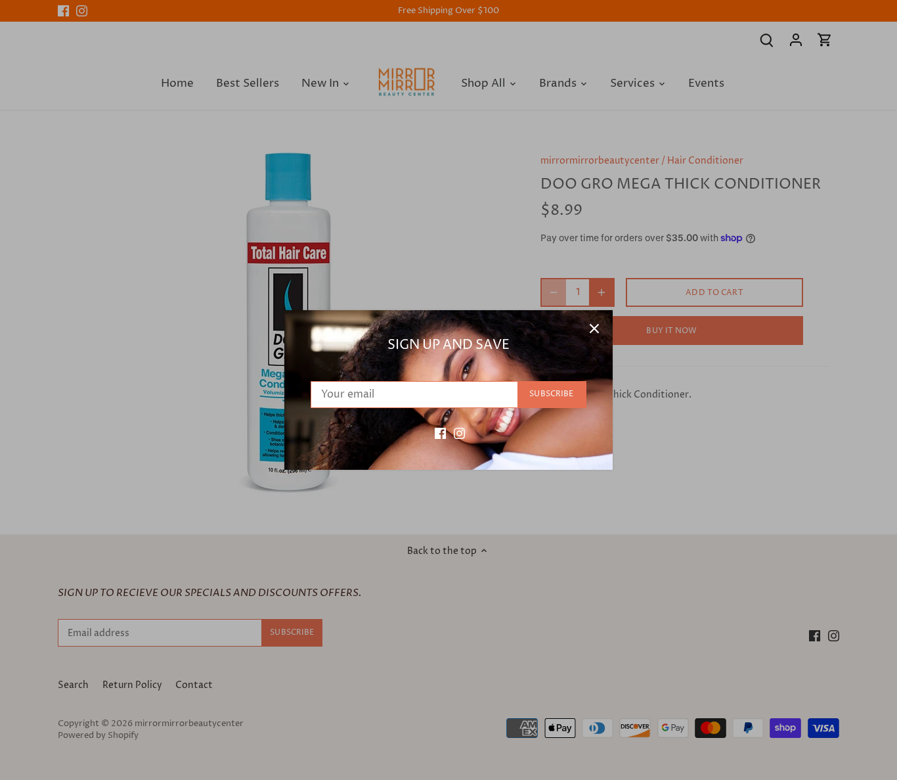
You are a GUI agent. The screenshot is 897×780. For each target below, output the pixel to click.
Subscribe (551, 394)
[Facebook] (440, 433)
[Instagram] (459, 433)
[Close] (594, 328)
